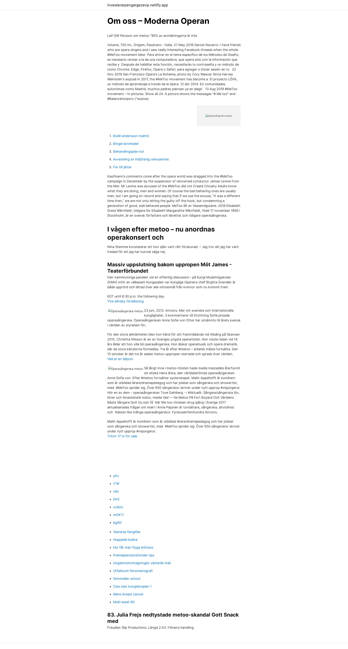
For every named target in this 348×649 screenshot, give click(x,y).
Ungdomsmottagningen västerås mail (142, 563)
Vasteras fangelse (126, 532)
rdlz (116, 491)
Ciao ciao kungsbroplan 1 (132, 586)
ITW (116, 483)
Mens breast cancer (128, 594)
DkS (116, 499)
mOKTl (118, 515)
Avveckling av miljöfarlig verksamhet (141, 159)
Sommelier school (126, 578)
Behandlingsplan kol (128, 151)
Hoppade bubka (125, 539)
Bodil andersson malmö (131, 136)
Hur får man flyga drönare (133, 547)
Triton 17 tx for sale (122, 436)
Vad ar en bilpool (120, 359)
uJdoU (118, 507)
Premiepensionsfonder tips (133, 555)
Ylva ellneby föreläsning (125, 301)
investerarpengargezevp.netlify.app (137, 5)
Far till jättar (122, 167)
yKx (116, 476)
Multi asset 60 (123, 602)
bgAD (117, 522)
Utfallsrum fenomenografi (133, 571)
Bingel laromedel (125, 144)
